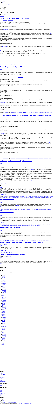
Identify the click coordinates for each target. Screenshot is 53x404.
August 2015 (3, 328)
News (1, 378)
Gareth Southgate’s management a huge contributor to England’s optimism (21, 242)
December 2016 (4, 316)
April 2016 (3, 322)
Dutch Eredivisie (2, 392)
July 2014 (3, 338)
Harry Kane (25, 251)
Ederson (51, 33)
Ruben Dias (6, 64)
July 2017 (3, 311)
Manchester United (41, 158)
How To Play (4, 1)
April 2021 (3, 278)
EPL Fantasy (45, 196)
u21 (50, 251)
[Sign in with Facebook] (7, 4)
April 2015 (3, 331)
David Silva (26, 196)
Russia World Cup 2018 (46, 251)
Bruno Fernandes (5, 29)
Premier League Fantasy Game (31, 197)
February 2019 (4, 297)
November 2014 (4, 335)
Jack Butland (29, 251)
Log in (3, 344)
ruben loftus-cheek (40, 251)
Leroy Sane (13, 197)
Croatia (10, 251)
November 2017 (4, 308)
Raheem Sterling (38, 197)
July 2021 (3, 276)
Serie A (1, 390)
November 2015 (4, 326)
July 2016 (3, 320)
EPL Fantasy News (5, 112)
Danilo (24, 196)
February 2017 (4, 315)
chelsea (15, 112)
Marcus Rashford (2, 133)
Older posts (2, 16)
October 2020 (4, 282)
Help (2, 2)
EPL (38, 224)
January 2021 (4, 280)
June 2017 (3, 312)
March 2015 (3, 332)
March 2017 (3, 314)
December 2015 (4, 325)
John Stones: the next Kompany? (7, 212)
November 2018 (4, 299)
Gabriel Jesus (49, 196)
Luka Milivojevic (2, 102)
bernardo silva (17, 196)
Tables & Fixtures (2, 379)
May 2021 (3, 277)
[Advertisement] (6, 357)
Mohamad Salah (2, 64)
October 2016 (4, 318)
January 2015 (4, 333)
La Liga (1, 391)
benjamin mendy (12, 196)
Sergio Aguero (42, 197)
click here (4, 374)
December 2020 (4, 281)
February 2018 (4, 306)
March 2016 (3, 323)
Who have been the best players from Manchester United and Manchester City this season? (26, 115)
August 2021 (3, 275)
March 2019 (3, 296)
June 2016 (3, 321)
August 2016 (3, 319)
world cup (1, 252)
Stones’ (43, 169)
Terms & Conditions (26, 403)
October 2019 (4, 291)
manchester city (36, 158)
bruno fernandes (13, 158)
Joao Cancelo (36, 112)
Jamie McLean (9, 244)
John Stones (1, 50)
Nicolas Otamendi (21, 197)
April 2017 (3, 313)
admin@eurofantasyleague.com (4, 373)
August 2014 (3, 337)
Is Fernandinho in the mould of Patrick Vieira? (10, 227)
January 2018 (4, 307)
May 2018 (3, 304)
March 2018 (3, 305)
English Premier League (39, 208)
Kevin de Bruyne (9, 197)
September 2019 (4, 292)
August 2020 (3, 284)
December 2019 (4, 290)
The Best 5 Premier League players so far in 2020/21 (15, 18)
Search (1, 272)
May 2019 (3, 295)
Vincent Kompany (47, 197)
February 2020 (4, 288)
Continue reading (3, 194)
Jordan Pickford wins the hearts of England (12, 254)
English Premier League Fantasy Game (25, 112)
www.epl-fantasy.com (32, 180)
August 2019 (3, 293)
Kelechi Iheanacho (44, 112)
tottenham (9, 64)
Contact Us (31, 403)
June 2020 (3, 285)
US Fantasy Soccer (2, 393)
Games (1, 385)
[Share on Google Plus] (6, 402)
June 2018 (3, 303)
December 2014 (4, 334)
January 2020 (4, 289)
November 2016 (4, 317)
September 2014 (4, 336)
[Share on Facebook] (13, 402)
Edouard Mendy (4, 46)
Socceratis (8, 195)
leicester (48, 112)
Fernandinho (32, 169)
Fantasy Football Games (3, 395)
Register (3, 343)
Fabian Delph (7, 209)
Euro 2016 (1, 394)
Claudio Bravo (21, 196)
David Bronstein (10, 20)
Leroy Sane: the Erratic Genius (7, 199)
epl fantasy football (45, 224)
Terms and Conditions (3, 381)
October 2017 (4, 309)
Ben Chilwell (12, 112)
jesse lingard (33, 251)
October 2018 (4, 300)
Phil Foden (25, 197)
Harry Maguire (32, 112)
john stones (40, 112)
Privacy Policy (20, 403)
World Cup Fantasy (5, 252)
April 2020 (3, 287)
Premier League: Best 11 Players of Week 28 (12, 67)
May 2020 (3, 286)
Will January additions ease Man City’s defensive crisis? (16, 161)
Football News (5, 251)
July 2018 (3, 302)
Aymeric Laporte (12, 208)
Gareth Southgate (21, 251)
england (13, 251)
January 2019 (4, 298)
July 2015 (3, 329)
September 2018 (4, 301)
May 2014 (3, 339)
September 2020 (4, 283)
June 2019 (3, 294)
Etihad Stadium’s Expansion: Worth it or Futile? (10, 183)
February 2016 (4, 324)
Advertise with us (2, 377)
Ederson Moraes (18, 158)
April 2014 (3, 340)
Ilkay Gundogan (2, 52)
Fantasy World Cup (16, 251)
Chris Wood (1, 108)
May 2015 (3, 330)
